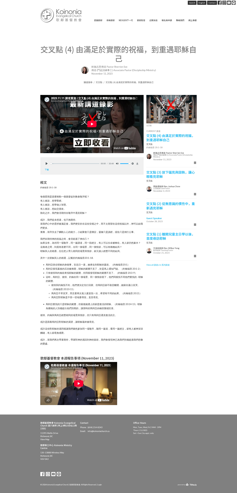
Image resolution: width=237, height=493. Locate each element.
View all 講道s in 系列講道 (158, 265)
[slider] (74, 163)
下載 (47, 169)
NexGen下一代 (126, 20)
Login (100, 485)
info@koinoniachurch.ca (98, 431)
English (202, 2)
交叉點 (99, 82)
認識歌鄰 (98, 20)
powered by (186, 487)
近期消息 (153, 20)
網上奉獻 (192, 20)
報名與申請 (167, 20)
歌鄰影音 (141, 20)
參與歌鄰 (110, 20)
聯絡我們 (180, 20)
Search (192, 2)
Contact (212, 2)
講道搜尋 (88, 82)
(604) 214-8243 (95, 427)
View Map (44, 439)
